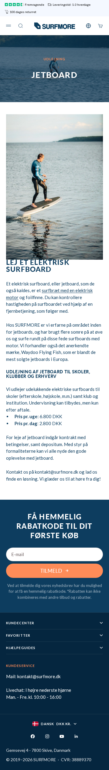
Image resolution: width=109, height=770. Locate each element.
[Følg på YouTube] (61, 736)
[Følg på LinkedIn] (76, 736)
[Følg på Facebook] (32, 736)
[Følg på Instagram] (47, 736)
